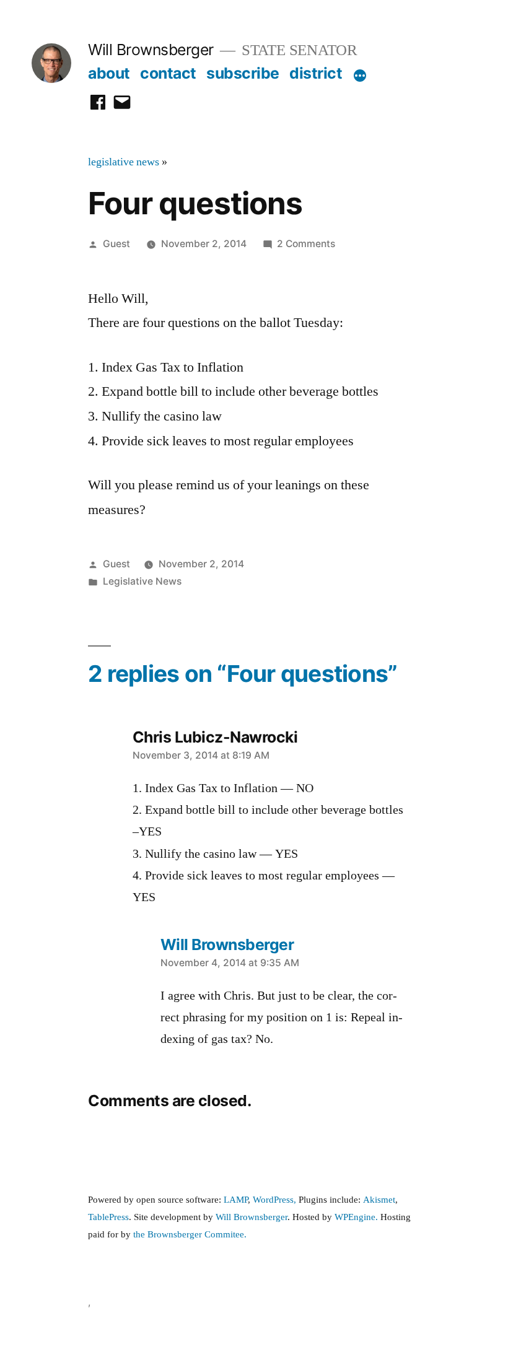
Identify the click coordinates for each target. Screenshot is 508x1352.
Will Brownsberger (151, 49)
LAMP (236, 1200)
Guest (116, 244)
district (315, 73)
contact (168, 73)
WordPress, (274, 1200)
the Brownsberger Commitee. (190, 1235)
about (109, 73)
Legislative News (142, 581)
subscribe (242, 73)
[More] (360, 75)
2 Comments (306, 244)
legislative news (123, 162)
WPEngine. (357, 1217)
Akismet (379, 1200)
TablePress (108, 1217)
